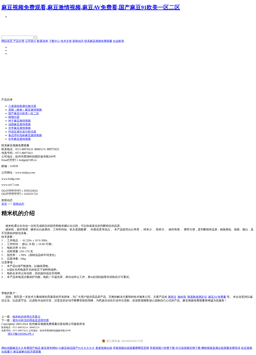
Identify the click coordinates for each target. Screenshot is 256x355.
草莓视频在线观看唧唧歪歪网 (131, 347)
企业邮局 (118, 41)
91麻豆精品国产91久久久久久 (77, 347)
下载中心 (54, 41)
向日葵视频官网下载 (188, 347)
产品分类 (18, 41)
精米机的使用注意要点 (26, 316)
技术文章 (66, 41)
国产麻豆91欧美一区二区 (23, 113)
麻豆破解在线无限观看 (27, 351)
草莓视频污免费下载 (162, 347)
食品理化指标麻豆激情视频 (25, 135)
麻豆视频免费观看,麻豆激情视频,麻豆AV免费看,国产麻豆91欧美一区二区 (90, 7)
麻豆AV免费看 (217, 296)
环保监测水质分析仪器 (22, 131)
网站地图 (7, 347)
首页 (4, 203)
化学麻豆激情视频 (19, 138)
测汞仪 (172, 296)
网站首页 (7, 41)
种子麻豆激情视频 (19, 120)
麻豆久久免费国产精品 (26, 347)
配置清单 (42, 41)
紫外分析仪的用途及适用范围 (31, 320)
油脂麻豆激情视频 (19, 124)
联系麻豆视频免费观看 (98, 41)
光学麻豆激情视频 (19, 128)
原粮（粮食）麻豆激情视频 (25, 109)
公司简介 (30, 41)
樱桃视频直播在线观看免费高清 (220, 347)
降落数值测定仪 (197, 296)
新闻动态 (78, 41)
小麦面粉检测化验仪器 (22, 106)
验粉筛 (182, 296)
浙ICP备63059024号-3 (21, 333)
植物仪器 (14, 117)
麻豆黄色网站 (49, 347)
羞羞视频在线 (103, 347)
